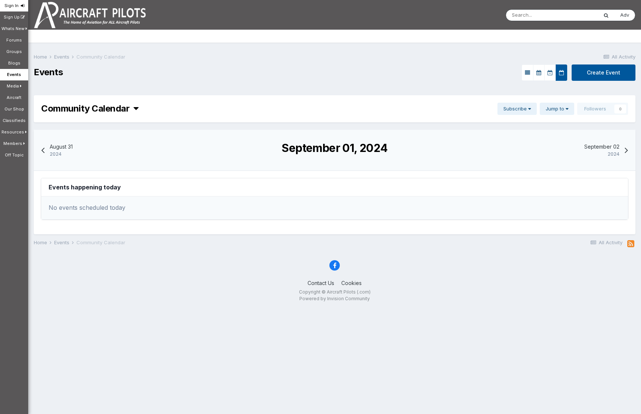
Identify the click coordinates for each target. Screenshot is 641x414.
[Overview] (527, 72)
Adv (624, 15)
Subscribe (515, 109)
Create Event (603, 72)
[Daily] (561, 72)
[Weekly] (550, 72)
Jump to (556, 109)
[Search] (606, 15)
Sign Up (12, 17)
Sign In (12, 5)
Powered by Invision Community (334, 298)
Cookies (351, 283)
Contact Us (321, 283)
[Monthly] (539, 72)
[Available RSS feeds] (630, 244)
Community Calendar (87, 108)
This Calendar (573, 15)
